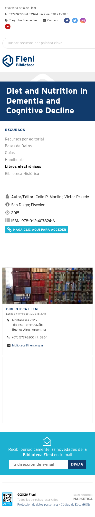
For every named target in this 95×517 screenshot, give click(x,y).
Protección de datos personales (37, 504)
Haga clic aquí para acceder (39, 229)
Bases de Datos (18, 146)
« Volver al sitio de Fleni (20, 8)
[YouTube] (7, 26)
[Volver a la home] (18, 65)
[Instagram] (83, 20)
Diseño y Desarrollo (83, 495)
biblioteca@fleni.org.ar (27, 345)
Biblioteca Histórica (22, 174)
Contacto (53, 20)
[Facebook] (67, 20)
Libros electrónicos (23, 167)
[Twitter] (75, 20)
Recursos (15, 130)
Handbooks (14, 160)
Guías (10, 153)
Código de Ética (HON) (75, 504)
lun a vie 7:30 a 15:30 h (38, 14)
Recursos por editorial (24, 139)
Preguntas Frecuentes (22, 20)
